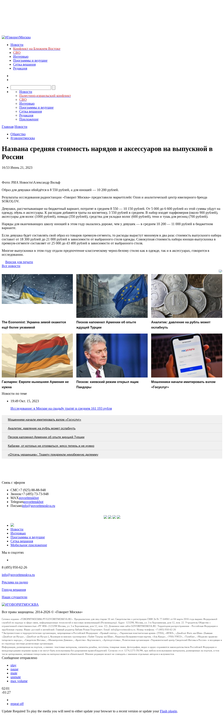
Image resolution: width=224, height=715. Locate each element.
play (13, 665)
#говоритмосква (22, 138)
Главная (8, 127)
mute (13, 673)
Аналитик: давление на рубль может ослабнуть (41, 428)
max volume (19, 681)
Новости (16, 45)
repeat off (17, 704)
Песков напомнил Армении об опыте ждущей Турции (46, 437)
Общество (18, 134)
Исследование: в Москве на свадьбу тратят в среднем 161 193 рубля (61, 408)
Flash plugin (168, 711)
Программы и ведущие (30, 60)
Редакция (20, 68)
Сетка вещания (24, 64)
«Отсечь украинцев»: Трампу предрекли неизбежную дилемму (53, 454)
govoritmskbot (29, 498)
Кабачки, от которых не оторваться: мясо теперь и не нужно (51, 445)
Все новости (11, 266)
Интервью (20, 56)
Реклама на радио (15, 582)
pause (14, 669)
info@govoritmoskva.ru (38, 506)
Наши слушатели (14, 597)
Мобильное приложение (28, 545)
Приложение (28, 119)
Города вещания (14, 589)
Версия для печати (19, 262)
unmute (15, 677)
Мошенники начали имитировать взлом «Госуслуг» (44, 419)
